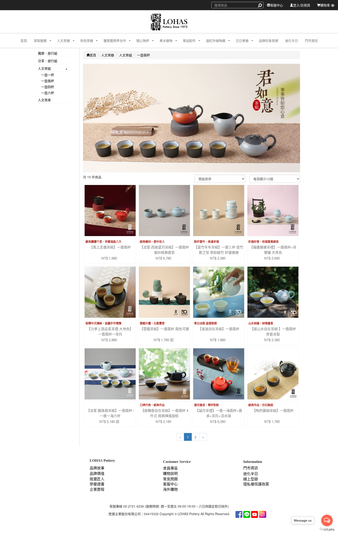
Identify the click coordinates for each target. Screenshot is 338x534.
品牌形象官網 (268, 40)
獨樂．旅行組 (47, 53)
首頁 (23, 40)
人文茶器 (107, 55)
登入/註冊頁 (301, 5)
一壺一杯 (47, 74)
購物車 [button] (326, 5)
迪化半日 (291, 40)
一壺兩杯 (47, 80)
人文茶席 (44, 100)
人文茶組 (44, 68)
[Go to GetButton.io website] (327, 529)
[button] (38, 40)
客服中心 (276, 5)
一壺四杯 (47, 86)
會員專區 (170, 468)
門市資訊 (311, 40)
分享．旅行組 (47, 60)
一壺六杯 (47, 92)
